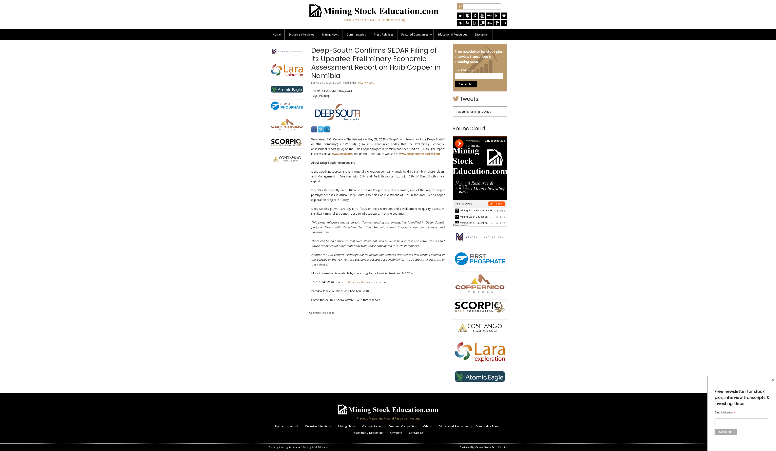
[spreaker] (460, 25)
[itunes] (475, 18)
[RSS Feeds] (467, 25)
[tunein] (482, 25)
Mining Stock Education (316, 447)
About (294, 426)
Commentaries (356, 34)
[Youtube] (482, 18)
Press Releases (383, 34)
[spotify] (504, 25)
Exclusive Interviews (318, 426)
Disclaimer (482, 34)
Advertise (396, 433)
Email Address (465, 70)
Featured (414, 34)
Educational (452, 34)
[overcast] (475, 25)
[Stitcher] (489, 18)
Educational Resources (453, 426)
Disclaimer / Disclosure (368, 433)
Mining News (330, 34)
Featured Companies (402, 426)
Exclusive (301, 34)
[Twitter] (460, 18)
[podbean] (496, 25)
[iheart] (504, 18)
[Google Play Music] (496, 18)
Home (277, 34)
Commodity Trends (488, 426)
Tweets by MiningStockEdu (473, 111)
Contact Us (416, 433)
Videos (427, 426)
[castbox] (489, 25)
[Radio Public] (467, 18)
